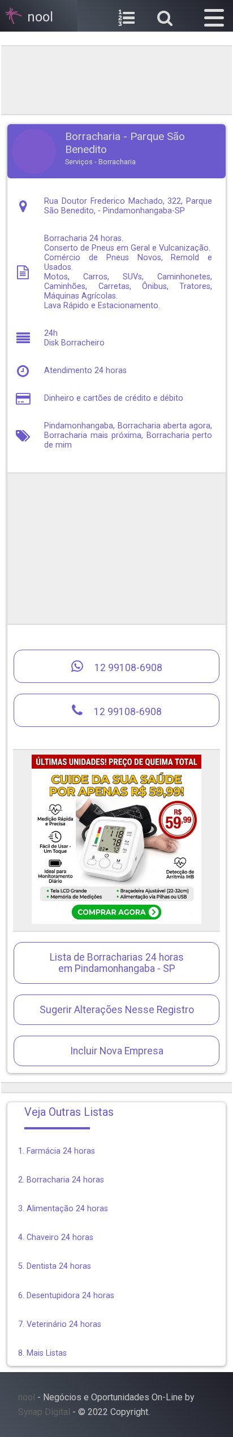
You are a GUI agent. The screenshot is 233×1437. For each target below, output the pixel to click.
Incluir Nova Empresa (116, 1051)
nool (26, 1397)
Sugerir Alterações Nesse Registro (117, 1009)
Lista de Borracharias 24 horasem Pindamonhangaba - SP (117, 963)
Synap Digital (44, 1412)
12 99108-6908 (127, 667)
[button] (214, 16)
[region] (116, 79)
